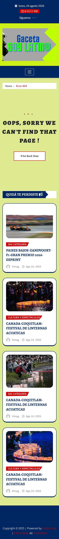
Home (8, 86)
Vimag (15, 266)
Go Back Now (31, 156)
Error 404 (21, 86)
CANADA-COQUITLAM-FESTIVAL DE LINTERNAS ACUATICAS (26, 328)
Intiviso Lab (49, 528)
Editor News (21, 533)
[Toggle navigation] (29, 72)
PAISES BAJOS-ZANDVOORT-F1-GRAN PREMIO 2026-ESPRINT (28, 255)
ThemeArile (40, 533)
